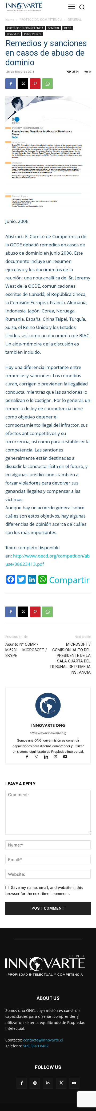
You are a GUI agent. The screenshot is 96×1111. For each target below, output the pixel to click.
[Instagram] (39, 757)
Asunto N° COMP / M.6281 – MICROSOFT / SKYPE (26, 650)
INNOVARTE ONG (48, 725)
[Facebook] (10, 83)
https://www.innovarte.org (48, 733)
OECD (67, 28)
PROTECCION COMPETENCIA (40, 19)
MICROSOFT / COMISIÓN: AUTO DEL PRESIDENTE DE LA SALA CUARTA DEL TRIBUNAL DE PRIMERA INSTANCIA (70, 658)
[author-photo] (48, 718)
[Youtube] (67, 757)
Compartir (69, 580)
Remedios (13, 34)
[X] (23, 83)
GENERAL (74, 19)
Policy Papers (32, 34)
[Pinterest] (35, 83)
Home (9, 19)
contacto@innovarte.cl (43, 1040)
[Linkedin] (48, 757)
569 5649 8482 (36, 1045)
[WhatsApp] (47, 83)
